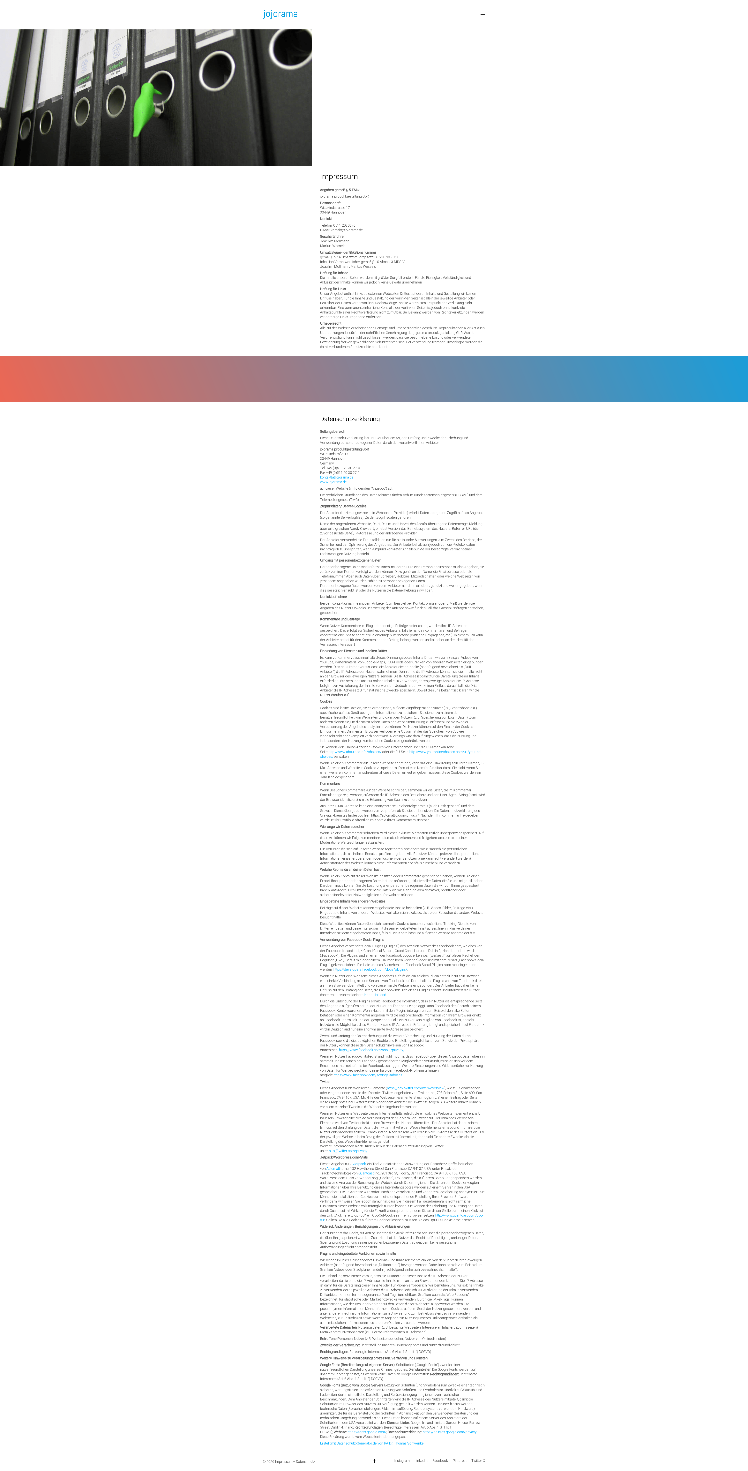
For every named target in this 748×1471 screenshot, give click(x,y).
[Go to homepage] (280, 14)
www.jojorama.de (333, 482)
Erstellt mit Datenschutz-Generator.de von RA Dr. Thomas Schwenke (372, 1443)
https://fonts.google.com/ (367, 1432)
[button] (483, 14)
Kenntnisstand (375, 995)
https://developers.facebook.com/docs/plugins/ (370, 969)
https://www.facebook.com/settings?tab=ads (367, 1075)
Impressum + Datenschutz (295, 1462)
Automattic (334, 1168)
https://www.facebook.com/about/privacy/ (372, 1050)
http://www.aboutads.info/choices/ (354, 752)
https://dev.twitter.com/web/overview (415, 1088)
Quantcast (366, 1173)
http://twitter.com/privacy (348, 1151)
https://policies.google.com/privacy (450, 1432)
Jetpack (359, 1164)
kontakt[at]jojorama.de (337, 477)
